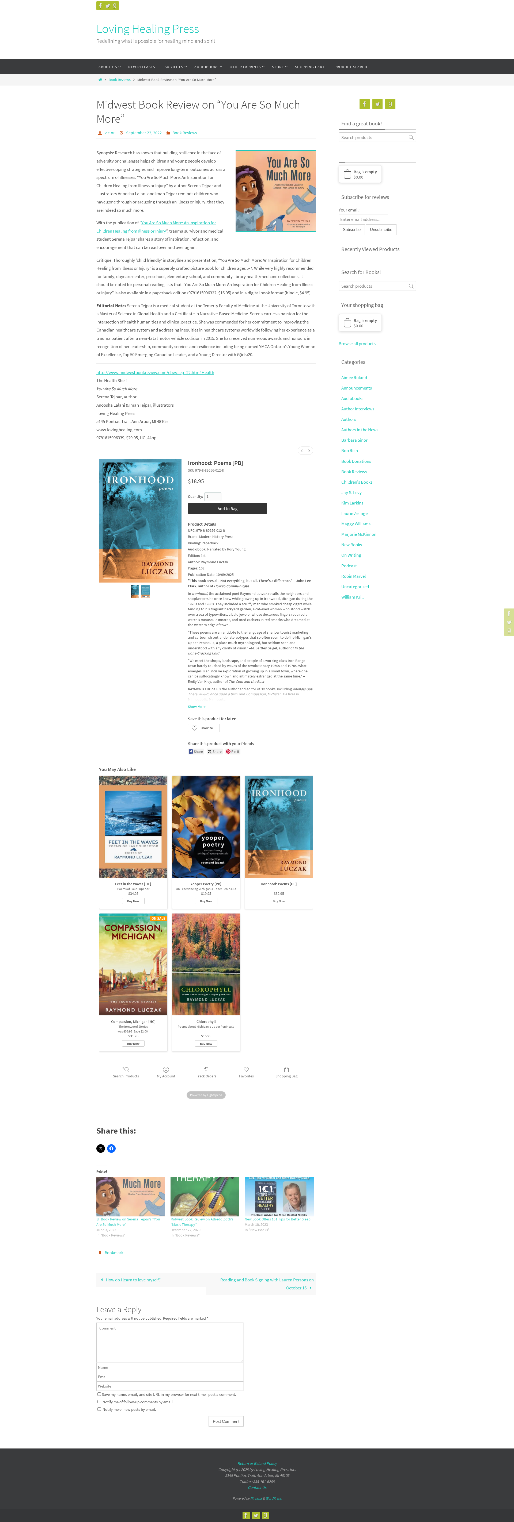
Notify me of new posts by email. (129, 1409)
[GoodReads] (114, 5)
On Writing (351, 555)
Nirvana (256, 1498)
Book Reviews (120, 80)
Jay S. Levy (351, 492)
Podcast (349, 566)
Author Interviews (357, 409)
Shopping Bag (286, 1076)
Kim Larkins (352, 503)
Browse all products (357, 343)
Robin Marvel (353, 576)
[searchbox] (377, 137)
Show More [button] (197, 706)
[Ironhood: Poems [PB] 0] (135, 591)
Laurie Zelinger (355, 513)
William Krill (352, 597)
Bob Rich (349, 450)
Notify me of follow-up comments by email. (138, 1401)
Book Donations (356, 461)
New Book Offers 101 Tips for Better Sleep (278, 1219)
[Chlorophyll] (206, 964)
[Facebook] (100, 5)
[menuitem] (301, 450)
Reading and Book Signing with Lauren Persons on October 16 (267, 1284)
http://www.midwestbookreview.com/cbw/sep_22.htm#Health (155, 372)
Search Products (126, 1076)
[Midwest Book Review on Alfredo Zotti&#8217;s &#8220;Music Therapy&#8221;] (205, 1196)
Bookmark (114, 1252)
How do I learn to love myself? (133, 1280)
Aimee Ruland (354, 377)
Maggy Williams (356, 524)
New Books (351, 545)
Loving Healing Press (147, 28)
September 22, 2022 (144, 132)
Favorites (246, 1076)
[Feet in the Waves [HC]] (133, 827)
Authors (348, 419)
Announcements (356, 388)
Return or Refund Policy (257, 1463)
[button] (204, 728)
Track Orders (206, 1076)
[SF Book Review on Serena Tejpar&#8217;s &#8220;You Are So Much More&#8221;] (130, 1196)
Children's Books (356, 482)
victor (110, 132)
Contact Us (257, 1487)
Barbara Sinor (354, 440)
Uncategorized (355, 586)
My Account (166, 1076)
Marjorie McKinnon (358, 534)
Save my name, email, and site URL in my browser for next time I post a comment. (169, 1394)
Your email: (349, 210)
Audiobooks (352, 398)
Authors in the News (359, 430)
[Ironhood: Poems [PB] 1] (145, 591)
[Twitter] (107, 5)
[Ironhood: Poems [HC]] (279, 827)
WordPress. (274, 1498)
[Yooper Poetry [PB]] (206, 827)
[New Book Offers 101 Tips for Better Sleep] (279, 1196)
